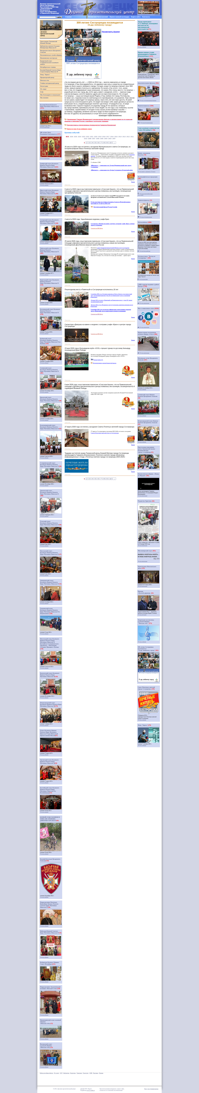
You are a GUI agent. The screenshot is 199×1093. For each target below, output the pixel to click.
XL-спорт (43, 89)
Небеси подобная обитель (46, 1073)
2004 (105, 138)
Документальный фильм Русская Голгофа (105, 207)
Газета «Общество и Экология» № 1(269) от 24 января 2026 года (148, 543)
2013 (124, 136)
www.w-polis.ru (91, 1090)
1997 (114, 138)
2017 (108, 136)
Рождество (85, 1073)
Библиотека (66, 1073)
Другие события (44, 185)
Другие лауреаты (142, 614)
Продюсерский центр (47, 77)
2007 (93, 138)
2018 (104, 136)
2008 (89, 138)
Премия (101, 1073)
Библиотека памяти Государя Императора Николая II (50, 47)
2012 (128, 136)
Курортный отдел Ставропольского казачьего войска (49, 62)
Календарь (73, 1073)
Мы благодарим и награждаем (50, 95)
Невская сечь (44, 80)
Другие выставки (143, 279)
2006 (97, 138)
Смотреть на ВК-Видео (97, 228)
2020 (95, 136)
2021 (91, 136)
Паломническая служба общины (51, 55)
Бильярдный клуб (98, 360)
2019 (99, 136)
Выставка (95, 1073)
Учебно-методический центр (49, 83)
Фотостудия (44, 86)
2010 (85, 138)
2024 (79, 136)
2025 (75, 136)
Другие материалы (44, 127)
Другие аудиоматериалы (146, 217)
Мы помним (44, 98)
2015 (116, 136)
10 (110, 143)
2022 (87, 136)
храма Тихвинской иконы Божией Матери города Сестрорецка (113, 248)
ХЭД (41, 92)
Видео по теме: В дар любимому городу (79, 129)
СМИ (90, 1073)
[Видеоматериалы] (148, 114)
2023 (83, 136)
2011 (132, 136)
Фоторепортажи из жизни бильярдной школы (104, 363)
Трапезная (79, 1073)
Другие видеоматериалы (146, 122)
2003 (110, 138)
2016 (112, 136)
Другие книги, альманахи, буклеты (146, 171)
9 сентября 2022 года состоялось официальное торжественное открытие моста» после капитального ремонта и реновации (111, 310)
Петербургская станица (48, 67)
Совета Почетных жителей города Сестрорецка (105, 433)
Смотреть (157, 14)
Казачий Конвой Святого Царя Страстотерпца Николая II (50, 71)
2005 (101, 138)
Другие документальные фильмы (148, 100)
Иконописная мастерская (48, 58)
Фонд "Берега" (45, 74)
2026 (71, 136)
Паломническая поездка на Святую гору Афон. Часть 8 (148, 275)
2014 (120, 136)
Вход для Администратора (151, 1089)
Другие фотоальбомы (144, 251)
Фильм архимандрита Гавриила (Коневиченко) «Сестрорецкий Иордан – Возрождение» (148, 492)
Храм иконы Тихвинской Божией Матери (48, 42)
